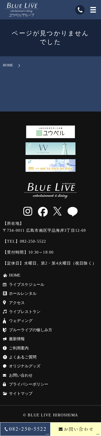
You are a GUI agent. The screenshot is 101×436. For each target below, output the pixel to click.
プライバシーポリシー (28, 384)
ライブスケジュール (26, 284)
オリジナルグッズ (24, 366)
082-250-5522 (33, 241)
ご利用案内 (19, 348)
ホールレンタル (22, 293)
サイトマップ (21, 393)
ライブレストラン (24, 312)
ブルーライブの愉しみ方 (30, 330)
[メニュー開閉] (93, 10)
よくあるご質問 (22, 357)
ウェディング (21, 321)
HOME (8, 65)
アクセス (17, 303)
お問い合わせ (21, 375)
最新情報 (17, 339)
